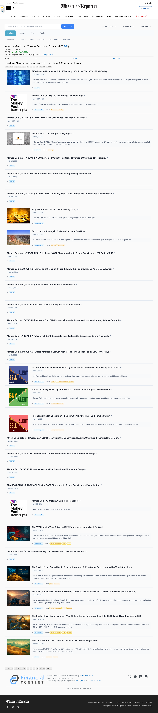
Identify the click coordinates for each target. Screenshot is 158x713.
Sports (35, 16)
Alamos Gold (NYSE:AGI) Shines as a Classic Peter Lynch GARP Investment (44, 304)
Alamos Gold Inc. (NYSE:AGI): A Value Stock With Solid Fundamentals (42, 284)
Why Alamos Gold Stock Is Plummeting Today (55, 209)
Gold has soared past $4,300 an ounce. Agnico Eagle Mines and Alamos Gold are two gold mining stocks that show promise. (82, 240)
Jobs (109, 16)
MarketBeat (38, 150)
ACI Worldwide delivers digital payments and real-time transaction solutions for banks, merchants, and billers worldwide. (80, 376)
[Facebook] (135, 679)
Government (61, 245)
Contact (128, 706)
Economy (53, 245)
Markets (10, 33)
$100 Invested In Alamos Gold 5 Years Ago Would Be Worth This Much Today (70, 71)
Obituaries (83, 16)
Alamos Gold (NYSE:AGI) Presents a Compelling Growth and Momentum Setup (46, 469)
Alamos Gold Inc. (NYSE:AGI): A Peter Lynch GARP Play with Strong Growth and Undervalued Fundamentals (60, 193)
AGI (66, 46)
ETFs (32, 33)
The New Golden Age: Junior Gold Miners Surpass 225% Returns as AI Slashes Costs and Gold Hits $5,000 (84, 591)
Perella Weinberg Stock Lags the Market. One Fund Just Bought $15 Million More (72, 389)
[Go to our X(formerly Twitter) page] (12, 707)
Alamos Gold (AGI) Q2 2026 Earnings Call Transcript (58, 95)
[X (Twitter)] (129, 679)
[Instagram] (146, 679)
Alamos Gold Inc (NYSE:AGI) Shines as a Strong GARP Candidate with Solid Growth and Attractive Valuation (61, 269)
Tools (42, 33)
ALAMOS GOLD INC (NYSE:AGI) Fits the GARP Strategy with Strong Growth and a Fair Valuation (54, 485)
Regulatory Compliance (62, 381)
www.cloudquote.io (86, 676)
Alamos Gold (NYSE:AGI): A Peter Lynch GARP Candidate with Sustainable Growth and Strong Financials (59, 336)
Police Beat (69, 16)
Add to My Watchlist (46, 55)
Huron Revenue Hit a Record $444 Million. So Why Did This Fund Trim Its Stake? (72, 416)
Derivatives (54, 109)
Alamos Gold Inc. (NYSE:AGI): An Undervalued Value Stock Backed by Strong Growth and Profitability (57, 158)
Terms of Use (136, 706)
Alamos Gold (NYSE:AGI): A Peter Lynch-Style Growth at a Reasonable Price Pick (47, 117)
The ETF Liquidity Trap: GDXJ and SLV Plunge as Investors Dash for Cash (67, 527)
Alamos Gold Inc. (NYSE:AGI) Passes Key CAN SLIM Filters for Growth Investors (47, 551)
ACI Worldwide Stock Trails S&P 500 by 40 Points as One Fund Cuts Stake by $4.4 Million (76, 367)
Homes (9, 3)
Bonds (64, 543)
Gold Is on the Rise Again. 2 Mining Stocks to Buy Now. (59, 231)
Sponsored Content (123, 16)
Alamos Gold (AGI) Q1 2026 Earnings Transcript (56, 501)
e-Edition (142, 16)
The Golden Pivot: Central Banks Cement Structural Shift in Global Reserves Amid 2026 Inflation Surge (82, 567)
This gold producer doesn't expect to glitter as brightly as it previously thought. (64, 218)
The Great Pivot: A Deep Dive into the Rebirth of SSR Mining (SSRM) (65, 640)
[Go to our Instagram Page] (17, 707)
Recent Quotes (107, 26)
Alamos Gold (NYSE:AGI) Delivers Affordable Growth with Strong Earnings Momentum (50, 173)
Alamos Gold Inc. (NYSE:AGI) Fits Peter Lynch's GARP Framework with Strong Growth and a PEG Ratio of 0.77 (61, 253)
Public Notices (18, 3)
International (54, 39)
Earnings (61, 109)
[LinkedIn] (140, 679)
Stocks (22, 33)
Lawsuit (55, 657)
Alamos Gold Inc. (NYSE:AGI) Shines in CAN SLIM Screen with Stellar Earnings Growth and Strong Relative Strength (64, 320)
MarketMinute (38, 543)
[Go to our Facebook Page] (7, 707)
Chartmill (12, 125)
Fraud (52, 381)
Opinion (46, 16)
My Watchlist (127, 26)
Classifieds (97, 16)
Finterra (37, 657)
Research (116, 58)
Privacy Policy (80, 681)
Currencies (41, 39)
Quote (34, 58)
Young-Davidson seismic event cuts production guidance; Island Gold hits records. (65, 104)
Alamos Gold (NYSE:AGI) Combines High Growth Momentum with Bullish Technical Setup (52, 453)
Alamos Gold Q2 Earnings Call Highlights (53, 133)
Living (57, 16)
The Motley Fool (39, 109)
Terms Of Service (95, 681)
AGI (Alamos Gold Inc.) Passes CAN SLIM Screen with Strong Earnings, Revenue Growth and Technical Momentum (64, 438)
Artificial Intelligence (55, 543)
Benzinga (37, 87)
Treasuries (66, 39)
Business (24, 16)
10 (44, 67)
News (13, 16)
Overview (22, 39)
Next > (49, 67)
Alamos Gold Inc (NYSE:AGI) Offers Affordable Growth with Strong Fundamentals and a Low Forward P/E (59, 352)
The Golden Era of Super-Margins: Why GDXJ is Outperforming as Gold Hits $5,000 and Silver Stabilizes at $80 (86, 616)
